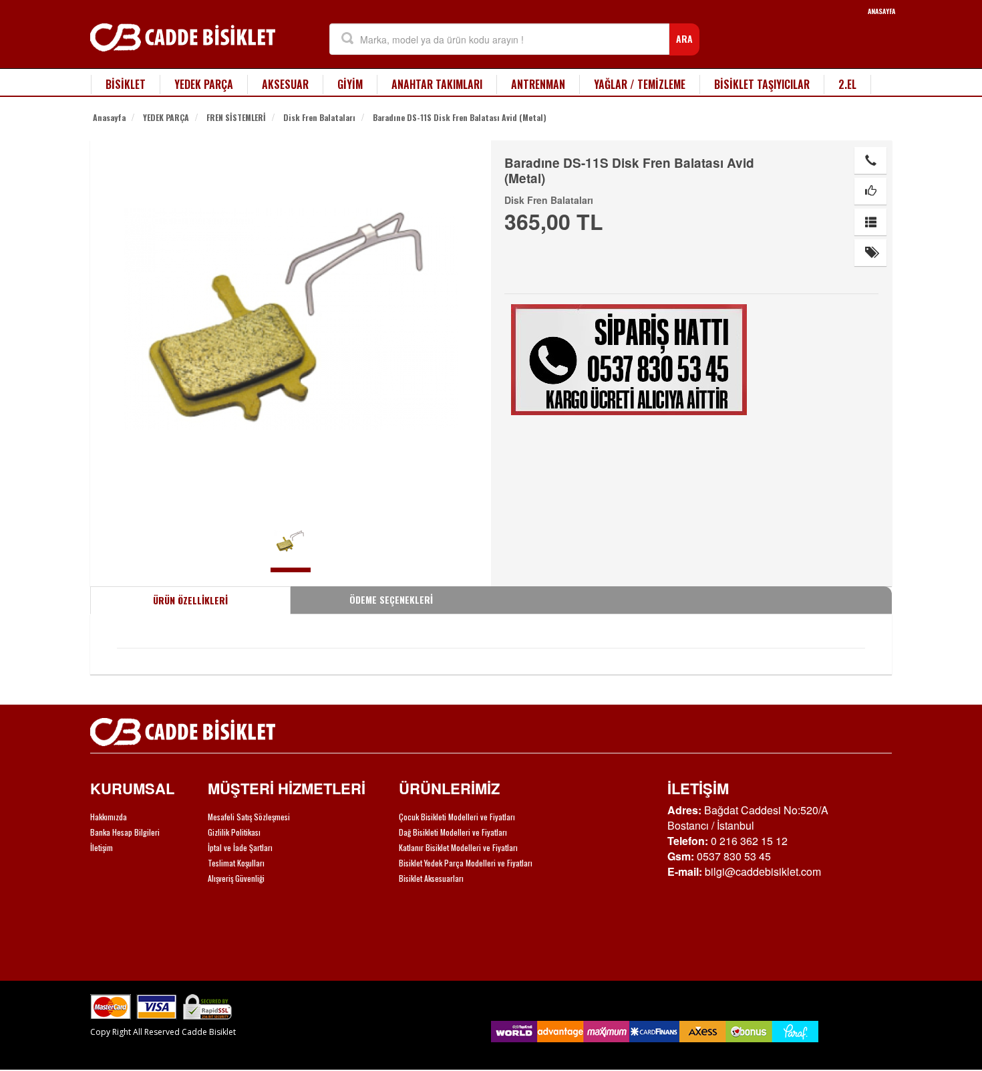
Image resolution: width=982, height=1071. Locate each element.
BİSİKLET (126, 84)
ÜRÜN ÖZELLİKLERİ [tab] (190, 600)
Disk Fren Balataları (319, 117)
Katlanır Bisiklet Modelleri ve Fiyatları (458, 847)
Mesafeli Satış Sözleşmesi (249, 816)
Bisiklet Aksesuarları (431, 878)
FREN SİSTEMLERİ (236, 117)
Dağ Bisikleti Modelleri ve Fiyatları (453, 832)
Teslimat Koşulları (236, 862)
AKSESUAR (285, 84)
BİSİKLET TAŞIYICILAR (762, 84)
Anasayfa (109, 117)
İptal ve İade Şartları (240, 847)
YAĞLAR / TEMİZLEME (639, 84)
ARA (684, 38)
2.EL (847, 84)
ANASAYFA (881, 11)
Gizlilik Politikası (234, 832)
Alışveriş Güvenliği (236, 878)
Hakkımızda (108, 816)
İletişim (101, 847)
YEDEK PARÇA (203, 84)
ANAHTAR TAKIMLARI (436, 84)
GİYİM (350, 84)
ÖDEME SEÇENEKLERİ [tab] (391, 599)
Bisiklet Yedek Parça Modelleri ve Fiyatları (465, 862)
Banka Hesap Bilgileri (125, 832)
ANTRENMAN (538, 84)
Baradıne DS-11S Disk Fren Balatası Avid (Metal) (459, 117)
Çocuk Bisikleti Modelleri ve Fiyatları (457, 816)
